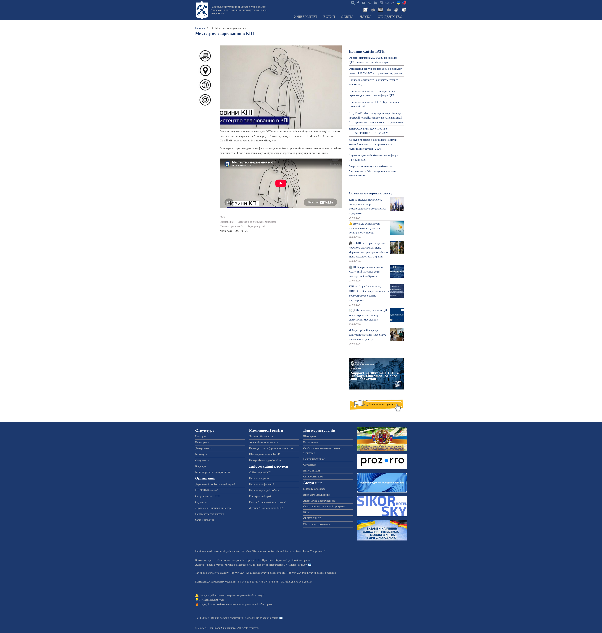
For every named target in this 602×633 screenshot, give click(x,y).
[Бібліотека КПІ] (396, 9)
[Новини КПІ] (365, 9)
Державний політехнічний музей (215, 484)
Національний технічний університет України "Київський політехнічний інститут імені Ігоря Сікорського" (238, 10)
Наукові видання (259, 478)
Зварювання (226, 221)
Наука (366, 17)
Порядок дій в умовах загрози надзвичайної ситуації (231, 595)
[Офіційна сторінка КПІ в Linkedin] (375, 2)
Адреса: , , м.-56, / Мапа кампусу (250, 564)
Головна (200, 27)
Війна (306, 512)
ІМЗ (222, 217)
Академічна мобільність (263, 442)
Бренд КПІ (253, 560)
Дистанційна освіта (261, 436)
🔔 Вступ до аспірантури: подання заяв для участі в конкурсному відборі (364, 228)
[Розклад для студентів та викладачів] (380, 9)
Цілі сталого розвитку (316, 524)
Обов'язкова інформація (230, 560)
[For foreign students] (403, 9)
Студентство (390, 17)
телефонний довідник (322, 572)
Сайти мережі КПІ (260, 472)
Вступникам (310, 442)
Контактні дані (204, 560)
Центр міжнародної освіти (265, 460)
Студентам (309, 464)
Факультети (202, 460)
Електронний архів (260, 496)
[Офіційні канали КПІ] (369, 2)
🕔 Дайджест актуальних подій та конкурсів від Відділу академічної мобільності (368, 315)
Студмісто (201, 502)
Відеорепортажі (256, 226)
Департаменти (203, 448)
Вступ (329, 17)
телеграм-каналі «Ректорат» (255, 604)
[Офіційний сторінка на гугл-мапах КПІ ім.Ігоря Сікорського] (386, 2)
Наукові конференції (261, 484)
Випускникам (311, 470)
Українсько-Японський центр (213, 507)
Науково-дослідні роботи (264, 490)
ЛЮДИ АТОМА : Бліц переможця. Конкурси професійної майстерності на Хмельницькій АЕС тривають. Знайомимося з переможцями (376, 117)
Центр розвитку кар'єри (209, 513)
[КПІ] (398, 2)
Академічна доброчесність (319, 500)
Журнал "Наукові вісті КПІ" (266, 507)
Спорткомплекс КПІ (207, 496)
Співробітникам (313, 476)
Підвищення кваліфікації (264, 454)
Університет (305, 17)
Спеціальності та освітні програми (324, 506)
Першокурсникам (314, 458)
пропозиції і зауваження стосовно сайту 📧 (256, 617)
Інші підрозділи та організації (213, 472)
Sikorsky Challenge (314, 488)
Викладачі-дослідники (316, 494)
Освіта (347, 17)
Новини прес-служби (231, 226)
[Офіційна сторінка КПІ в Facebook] (357, 2)
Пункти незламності (211, 599)
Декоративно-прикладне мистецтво (257, 221)
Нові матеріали (301, 560)
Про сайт (267, 560)
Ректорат (200, 436)
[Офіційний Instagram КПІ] (381, 2)
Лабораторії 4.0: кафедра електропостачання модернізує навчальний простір (367, 334)
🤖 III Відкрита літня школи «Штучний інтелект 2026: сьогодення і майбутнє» (366, 271)
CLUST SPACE (312, 518)
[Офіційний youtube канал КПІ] (363, 2)
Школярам (309, 436)
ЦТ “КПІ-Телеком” (206, 490)
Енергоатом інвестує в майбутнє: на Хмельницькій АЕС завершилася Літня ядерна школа (372, 171)
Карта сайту (282, 560)
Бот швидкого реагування (296, 581)
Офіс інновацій (204, 519)
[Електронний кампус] (388, 9)
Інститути (201, 454)
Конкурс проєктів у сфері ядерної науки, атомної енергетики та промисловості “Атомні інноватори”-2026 (373, 144)
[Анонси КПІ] (372, 9)
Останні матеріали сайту (370, 193)
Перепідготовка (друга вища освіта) (271, 448)
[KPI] (404, 2)
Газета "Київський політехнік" (267, 502)
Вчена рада (202, 442)
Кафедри (200, 466)
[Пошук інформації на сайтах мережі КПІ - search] (352, 2)
